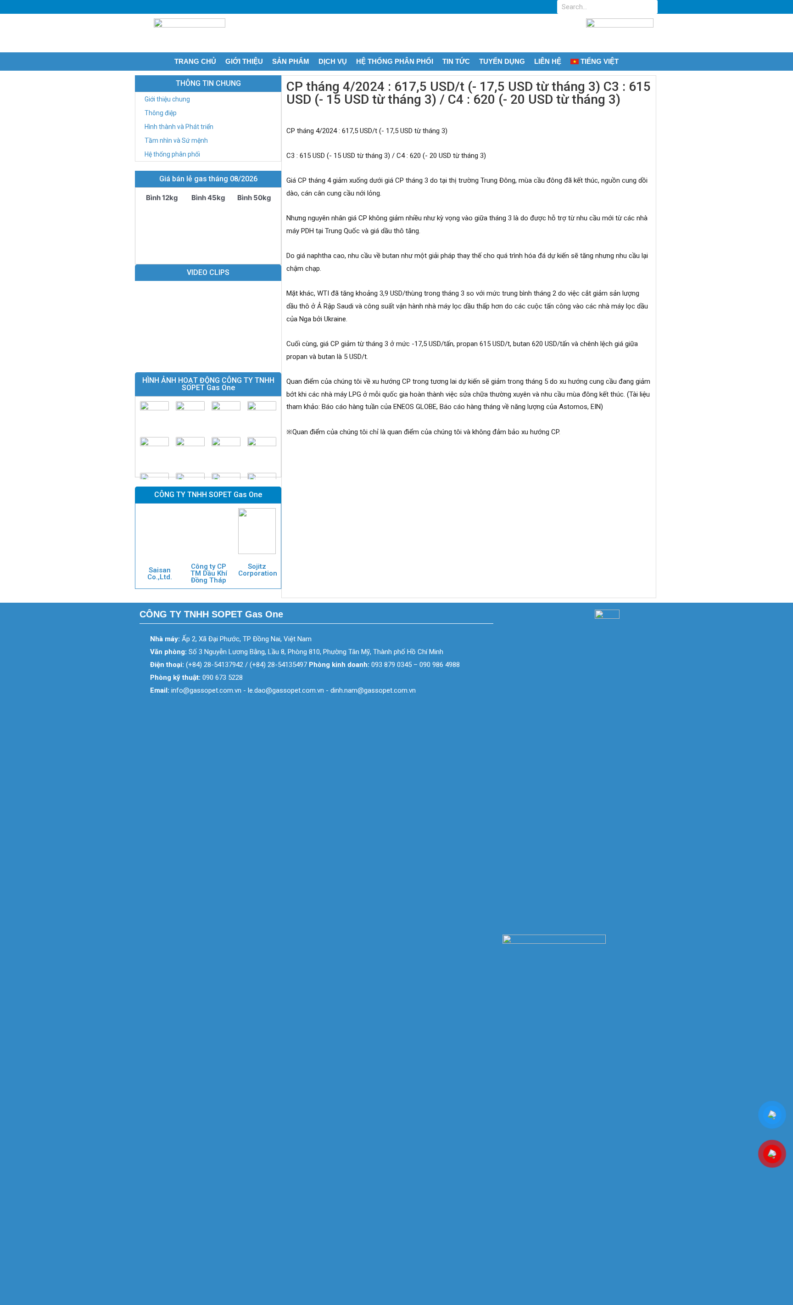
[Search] (651, 7)
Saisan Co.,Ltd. (159, 573)
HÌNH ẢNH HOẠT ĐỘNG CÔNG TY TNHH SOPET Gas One (208, 384)
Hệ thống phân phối (394, 61)
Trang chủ (195, 61)
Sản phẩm (290, 61)
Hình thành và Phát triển (179, 126)
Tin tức (456, 61)
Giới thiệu (244, 61)
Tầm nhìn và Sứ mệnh (176, 140)
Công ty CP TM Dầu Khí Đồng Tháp (208, 573)
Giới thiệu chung (167, 99)
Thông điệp (161, 113)
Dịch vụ (332, 61)
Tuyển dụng (502, 61)
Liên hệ (547, 61)
